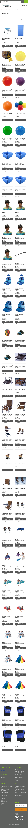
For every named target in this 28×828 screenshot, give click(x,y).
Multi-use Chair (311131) (7, 463)
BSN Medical (4, 801)
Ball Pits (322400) (18, 187)
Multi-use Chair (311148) (7, 389)
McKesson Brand (5, 789)
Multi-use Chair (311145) (20, 414)
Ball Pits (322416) (5, 64)
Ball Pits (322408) (5, 163)
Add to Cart (7, 45)
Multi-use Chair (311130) (20, 463)
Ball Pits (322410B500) (20, 138)
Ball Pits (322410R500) (7, 89)
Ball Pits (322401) (5, 187)
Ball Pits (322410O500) (7, 113)
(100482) (17, 719)
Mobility (17, 776)
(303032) (4, 642)
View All (3, 804)
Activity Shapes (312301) (20, 340)
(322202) (4, 237)
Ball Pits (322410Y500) (20, 64)
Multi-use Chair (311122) (7, 513)
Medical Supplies (19, 772)
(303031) (17, 642)
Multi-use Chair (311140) (20, 439)
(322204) (4, 212)
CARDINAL (3, 790)
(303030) (4, 667)
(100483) (4, 719)
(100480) (17, 743)
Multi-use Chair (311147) (20, 389)
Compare (5, 47)
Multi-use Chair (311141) (7, 439)
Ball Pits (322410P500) (20, 89)
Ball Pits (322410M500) (20, 113)
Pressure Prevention (19, 777)
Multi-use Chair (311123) (20, 488)
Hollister (3, 803)
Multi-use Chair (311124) (7, 488)
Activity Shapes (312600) (7, 340)
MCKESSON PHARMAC (7, 797)
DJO (2, 800)
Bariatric (17, 769)
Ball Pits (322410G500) (7, 138)
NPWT (16, 779)
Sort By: (15, 19)
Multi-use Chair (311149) (20, 365)
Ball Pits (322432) (18, 38)
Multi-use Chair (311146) (7, 414)
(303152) (17, 564)
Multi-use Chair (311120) (7, 538)
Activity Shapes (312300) (7, 365)
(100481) (4, 743)
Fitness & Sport (18, 774)
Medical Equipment (19, 771)
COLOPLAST (4, 795)
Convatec (3, 798)
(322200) (4, 262)
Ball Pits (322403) (18, 163)
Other (16, 780)
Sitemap (3, 777)
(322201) (17, 237)
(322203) (17, 212)
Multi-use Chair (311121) (20, 513)
